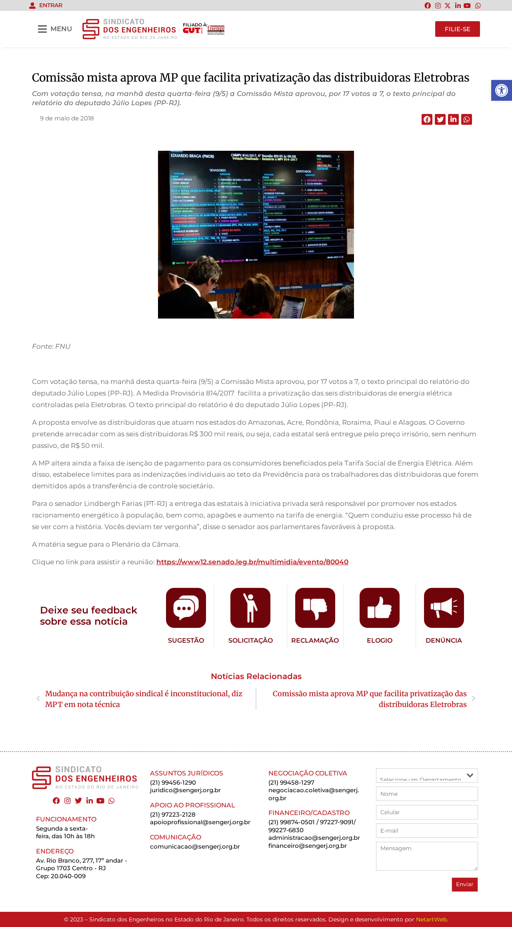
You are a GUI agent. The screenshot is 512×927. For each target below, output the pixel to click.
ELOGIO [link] (379, 640)
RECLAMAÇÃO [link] (315, 640)
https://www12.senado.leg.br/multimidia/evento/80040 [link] (252, 562)
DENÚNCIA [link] (444, 640)
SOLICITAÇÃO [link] (250, 640)
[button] (427, 119)
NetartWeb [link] (431, 919)
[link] (501, 90)
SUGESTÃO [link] (186, 640)
